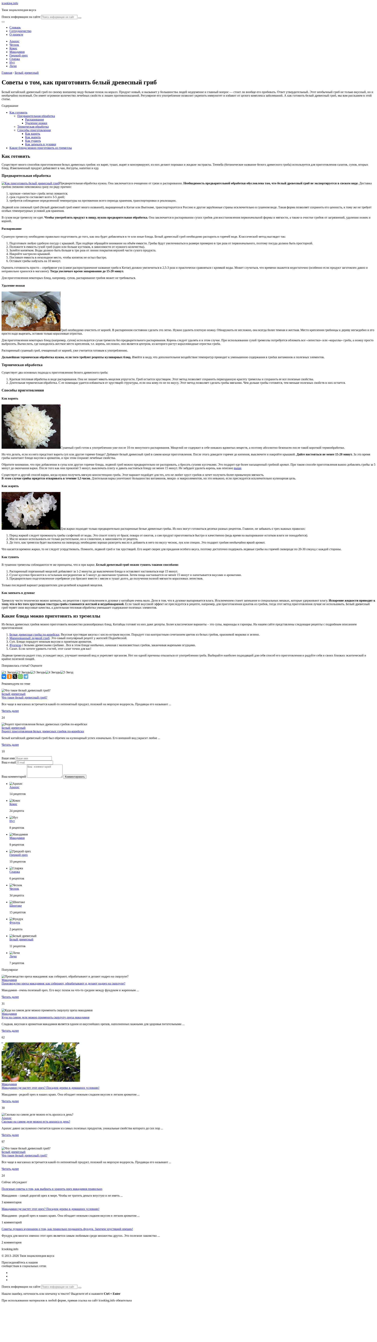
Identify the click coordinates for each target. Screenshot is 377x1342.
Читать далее (10, 711)
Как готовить (18, 112)
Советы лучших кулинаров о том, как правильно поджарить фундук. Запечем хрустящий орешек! (67, 1229)
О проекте (16, 34)
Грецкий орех (18, 55)
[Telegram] (26, 676)
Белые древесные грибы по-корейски (34, 634)
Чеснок (14, 44)
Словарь (15, 27)
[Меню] (3, 21)
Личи (13, 66)
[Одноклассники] (9, 676)
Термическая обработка (33, 126)
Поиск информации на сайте (21, 16)
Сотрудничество (20, 31)
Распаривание (34, 119)
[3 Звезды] (38, 672)
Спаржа (14, 59)
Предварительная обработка (36, 116)
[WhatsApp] (20, 676)
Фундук (14, 922)
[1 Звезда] (9, 672)
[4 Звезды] (53, 672)
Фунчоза (15, 645)
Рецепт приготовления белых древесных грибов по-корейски (43, 731)
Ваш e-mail (9, 762)
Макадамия (17, 52)
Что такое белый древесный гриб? (24, 697)
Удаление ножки (36, 123)
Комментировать (75, 776)
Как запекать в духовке (40, 144)
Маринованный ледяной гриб (29, 638)
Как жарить (33, 137)
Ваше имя (8, 758)
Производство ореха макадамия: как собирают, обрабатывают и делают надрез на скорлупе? (63, 983)
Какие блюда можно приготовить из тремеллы (40, 148)
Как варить (32, 133)
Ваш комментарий (14, 776)
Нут (12, 62)
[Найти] (79, 17)
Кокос (13, 48)
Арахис (14, 41)
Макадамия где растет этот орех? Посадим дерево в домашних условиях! (50, 1087)
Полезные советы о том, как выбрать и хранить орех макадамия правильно (52, 1189)
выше (237, 468)
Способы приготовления (34, 130)
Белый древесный (14, 694)
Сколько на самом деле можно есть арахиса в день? (36, 1121)
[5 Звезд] (66, 672)
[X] (15, 676)
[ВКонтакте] (4, 676)
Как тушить (33, 140)
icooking (10, 3)
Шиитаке (15, 905)
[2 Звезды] (23, 672)
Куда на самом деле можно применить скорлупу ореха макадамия (45, 1017)
